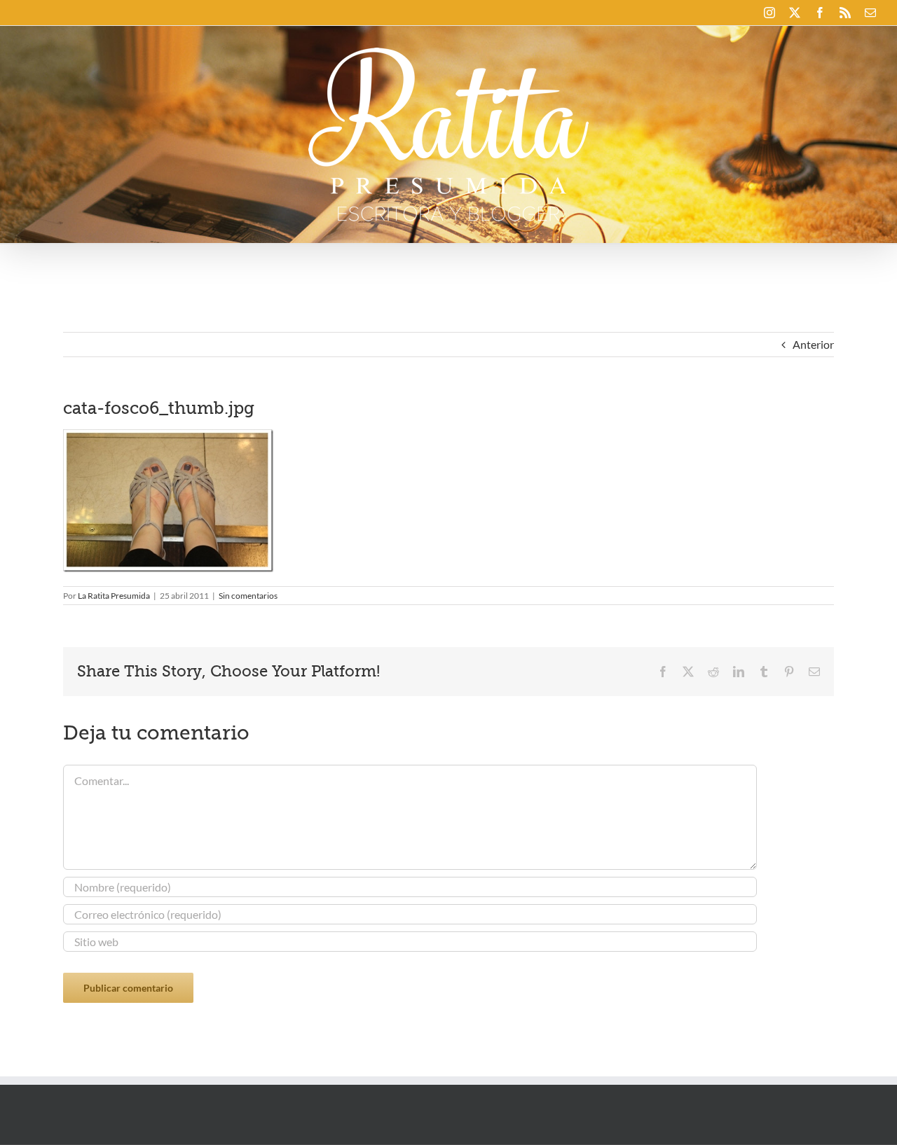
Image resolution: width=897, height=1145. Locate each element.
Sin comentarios (248, 595)
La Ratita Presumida (114, 595)
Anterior (813, 344)
